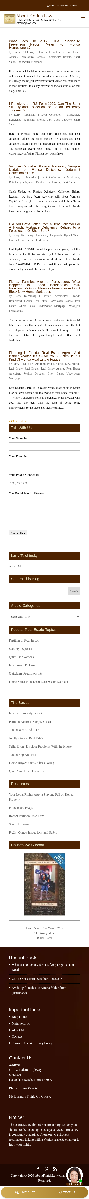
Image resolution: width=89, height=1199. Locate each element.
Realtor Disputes (34, 373)
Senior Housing (19, 824)
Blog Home (19, 1016)
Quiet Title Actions (21, 657)
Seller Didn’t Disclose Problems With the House (40, 746)
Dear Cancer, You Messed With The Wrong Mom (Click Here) (44, 933)
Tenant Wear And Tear (24, 729)
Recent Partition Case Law (26, 815)
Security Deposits (20, 648)
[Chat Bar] (44, 1192)
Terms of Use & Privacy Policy (32, 1043)
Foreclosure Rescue (59, 57)
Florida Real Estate (35, 301)
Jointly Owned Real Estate (26, 738)
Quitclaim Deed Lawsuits (25, 673)
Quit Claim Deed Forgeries (26, 771)
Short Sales (68, 182)
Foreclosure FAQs (21, 807)
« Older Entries (18, 421)
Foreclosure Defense (32, 57)
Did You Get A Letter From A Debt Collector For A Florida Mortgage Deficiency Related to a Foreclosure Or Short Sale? (44, 227)
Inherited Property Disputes (27, 713)
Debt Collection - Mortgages (60, 114)
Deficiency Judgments (22, 119)
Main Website (21, 1023)
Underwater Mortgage (29, 62)
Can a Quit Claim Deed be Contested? (37, 978)
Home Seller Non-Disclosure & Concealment (38, 681)
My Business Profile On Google (30, 1096)
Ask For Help (18, 533)
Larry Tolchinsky (24, 52)
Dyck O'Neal (71, 235)
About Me (15, 566)
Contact (17, 1036)
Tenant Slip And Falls (23, 754)
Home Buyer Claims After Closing (31, 762)
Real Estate (31, 368)
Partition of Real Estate (24, 640)
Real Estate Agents (52, 368)
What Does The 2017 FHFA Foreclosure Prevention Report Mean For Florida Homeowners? (44, 44)
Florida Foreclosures (51, 52)
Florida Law (44, 119)
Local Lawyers (63, 119)
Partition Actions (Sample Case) (30, 721)
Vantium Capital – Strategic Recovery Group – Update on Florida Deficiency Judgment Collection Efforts (44, 169)
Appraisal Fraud (44, 364)
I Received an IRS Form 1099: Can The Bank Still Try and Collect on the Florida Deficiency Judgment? (44, 107)
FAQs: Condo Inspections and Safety (33, 832)
